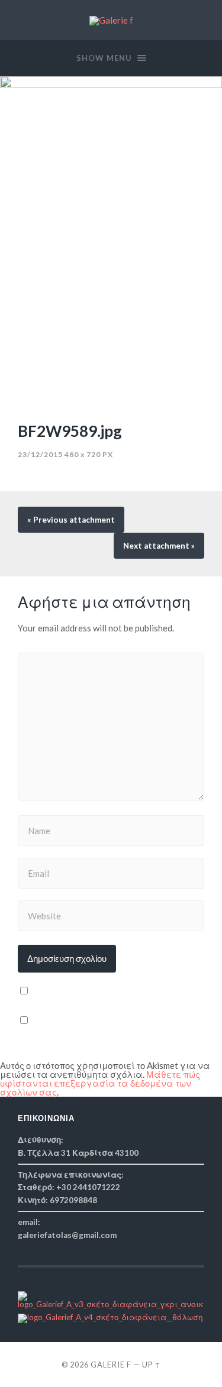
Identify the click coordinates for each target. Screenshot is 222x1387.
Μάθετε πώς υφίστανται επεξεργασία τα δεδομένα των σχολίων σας (100, 1083)
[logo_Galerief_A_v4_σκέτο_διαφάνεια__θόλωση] (110, 1317)
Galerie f (111, 1364)
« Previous (71, 519)
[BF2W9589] (111, 242)
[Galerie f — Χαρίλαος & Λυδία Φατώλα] (111, 20)
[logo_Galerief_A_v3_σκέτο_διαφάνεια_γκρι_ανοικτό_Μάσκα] (111, 1304)
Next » (159, 545)
